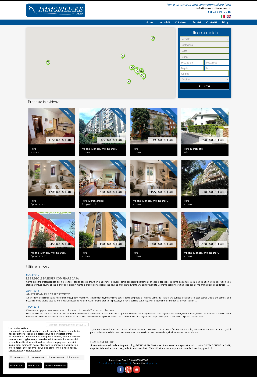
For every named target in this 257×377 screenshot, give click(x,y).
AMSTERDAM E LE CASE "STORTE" (48, 294)
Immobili (164, 22)
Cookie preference (50, 347)
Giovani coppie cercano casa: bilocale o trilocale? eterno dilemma (70, 310)
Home (150, 22)
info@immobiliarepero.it (213, 8)
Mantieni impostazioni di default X (67, 324)
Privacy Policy (105, 363)
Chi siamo (181, 22)
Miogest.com (151, 363)
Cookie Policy (16, 350)
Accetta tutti (16, 365)
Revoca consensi (122, 363)
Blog (225, 22)
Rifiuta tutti (34, 365)
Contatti (211, 22)
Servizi (197, 22)
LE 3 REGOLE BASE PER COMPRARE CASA (52, 278)
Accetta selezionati (55, 365)
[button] (123, 56)
